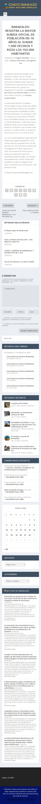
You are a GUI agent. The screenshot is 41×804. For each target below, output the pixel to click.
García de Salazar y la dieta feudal (19, 262)
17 (7, 535)
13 (21, 530)
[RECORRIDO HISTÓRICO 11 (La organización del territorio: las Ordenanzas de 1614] (7, 424)
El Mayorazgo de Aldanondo (16, 230)
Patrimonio (31, 406)
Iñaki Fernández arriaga (13, 490)
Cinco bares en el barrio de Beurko (20, 356)
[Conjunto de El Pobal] (7, 405)
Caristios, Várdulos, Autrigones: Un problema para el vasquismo (19, 469)
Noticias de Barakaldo (17, 591)
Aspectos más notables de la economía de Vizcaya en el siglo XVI (23, 448)
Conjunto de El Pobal (19, 403)
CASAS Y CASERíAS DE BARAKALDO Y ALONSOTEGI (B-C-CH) (19, 252)
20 (21, 535)
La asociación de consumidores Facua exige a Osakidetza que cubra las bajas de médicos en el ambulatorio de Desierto (20, 628)
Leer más (29, 800)
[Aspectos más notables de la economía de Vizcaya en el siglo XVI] (7, 448)
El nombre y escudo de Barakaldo (20, 437)
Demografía (30, 60)
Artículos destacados (17, 60)
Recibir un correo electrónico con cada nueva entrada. (20, 324)
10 (7, 530)
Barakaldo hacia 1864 (14, 477)
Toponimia (24, 441)
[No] (38, 795)
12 (16, 530)
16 (34, 530)
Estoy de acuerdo (15, 800)
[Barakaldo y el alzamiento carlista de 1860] (7, 414)
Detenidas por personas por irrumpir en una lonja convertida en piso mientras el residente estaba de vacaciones (20, 598)
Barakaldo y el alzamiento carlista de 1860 (21, 413)
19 (16, 535)
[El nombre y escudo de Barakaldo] (7, 438)
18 (11, 535)
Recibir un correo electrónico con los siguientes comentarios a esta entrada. (17, 319)
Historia (23, 417)
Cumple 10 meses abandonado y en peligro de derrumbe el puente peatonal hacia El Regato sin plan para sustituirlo (20, 656)
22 (30, 535)
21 (25, 535)
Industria (24, 406)
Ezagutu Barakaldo (22, 58)
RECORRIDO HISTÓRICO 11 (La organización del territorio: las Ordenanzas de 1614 (23, 424)
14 (25, 530)
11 (11, 530)
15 (30, 530)
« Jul (6, 549)
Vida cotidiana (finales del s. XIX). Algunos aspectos (18, 241)
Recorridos (14, 431)
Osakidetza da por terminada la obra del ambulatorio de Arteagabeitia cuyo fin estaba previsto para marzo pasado (20, 713)
